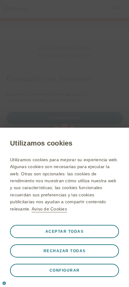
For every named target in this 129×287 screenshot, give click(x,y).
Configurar (64, 270)
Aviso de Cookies (49, 208)
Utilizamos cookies (41, 143)
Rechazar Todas (65, 251)
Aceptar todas (64, 231)
